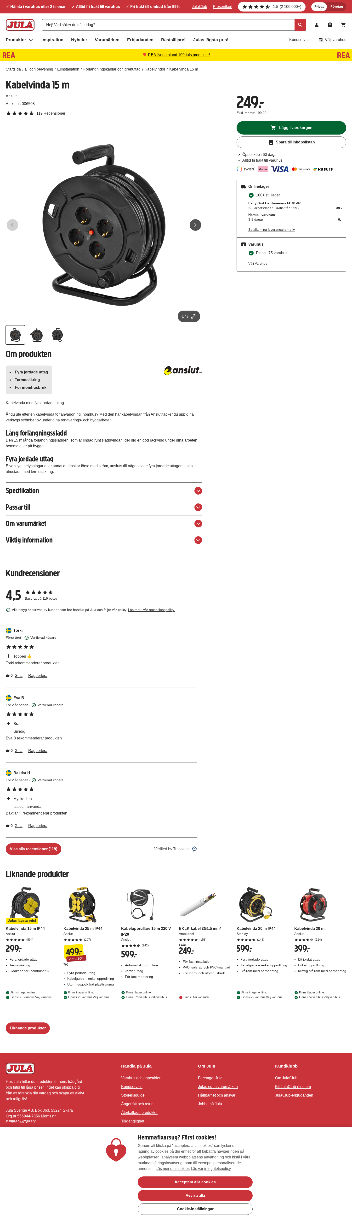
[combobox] (174, 25)
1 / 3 (185, 316)
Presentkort (222, 7)
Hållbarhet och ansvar (216, 1095)
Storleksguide (133, 1095)
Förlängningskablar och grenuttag (112, 69)
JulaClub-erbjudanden (294, 1095)
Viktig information (29, 540)
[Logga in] (316, 25)
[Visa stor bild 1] (104, 225)
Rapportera (37, 675)
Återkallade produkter (139, 1112)
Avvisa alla (195, 1195)
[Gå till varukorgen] (343, 25)
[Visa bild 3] (57, 334)
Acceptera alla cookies (195, 1182)
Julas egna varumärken (218, 1087)
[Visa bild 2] (36, 334)
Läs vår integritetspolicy (211, 1169)
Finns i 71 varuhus (88, 997)
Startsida (13, 69)
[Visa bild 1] (15, 334)
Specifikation (22, 490)
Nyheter (79, 39)
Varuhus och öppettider (140, 1078)
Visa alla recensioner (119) (33, 849)
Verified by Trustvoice (172, 849)
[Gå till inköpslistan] (330, 25)
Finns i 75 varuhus (31, 997)
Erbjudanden (140, 39)
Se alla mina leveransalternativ (271, 229)
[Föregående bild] (12, 225)
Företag (336, 6)
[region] (176, 1174)
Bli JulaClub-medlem (293, 1087)
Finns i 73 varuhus (146, 997)
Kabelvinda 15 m (183, 69)
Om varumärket (26, 523)
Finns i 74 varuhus (319, 997)
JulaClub (199, 7)
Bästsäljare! (173, 39)
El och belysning (39, 69)
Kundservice (300, 40)
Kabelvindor (155, 69)
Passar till (18, 507)
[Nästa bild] (195, 225)
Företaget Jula (210, 1078)
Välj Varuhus (257, 263)
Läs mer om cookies (173, 1169)
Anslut (11, 96)
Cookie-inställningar (195, 1209)
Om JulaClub (286, 1078)
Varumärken (107, 39)
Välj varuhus (335, 40)
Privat (319, 6)
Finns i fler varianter (196, 997)
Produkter (16, 39)
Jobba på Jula (210, 1104)
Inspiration (52, 39)
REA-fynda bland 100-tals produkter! (179, 55)
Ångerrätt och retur (137, 1104)
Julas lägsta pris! (210, 39)
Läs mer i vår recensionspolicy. (151, 610)
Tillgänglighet (132, 1121)
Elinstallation (68, 69)
